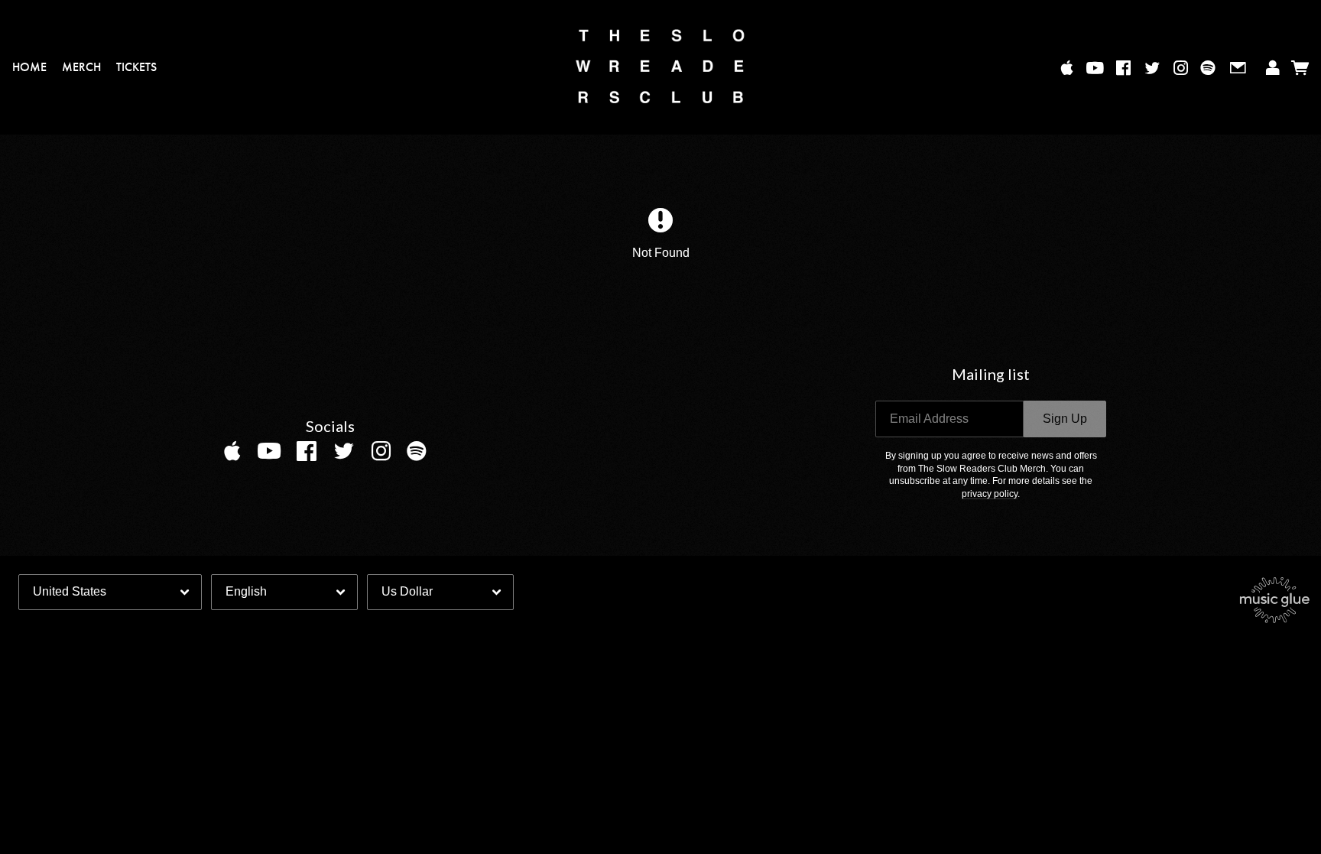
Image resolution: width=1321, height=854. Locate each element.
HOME (29, 67)
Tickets (136, 67)
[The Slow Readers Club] (660, 67)
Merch (81, 67)
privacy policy (990, 494)
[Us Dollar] (440, 592)
